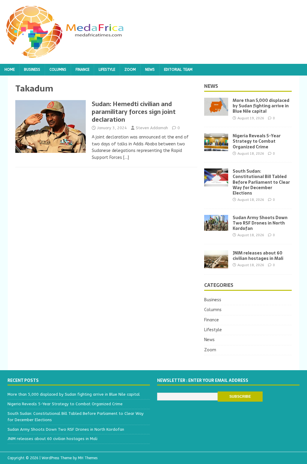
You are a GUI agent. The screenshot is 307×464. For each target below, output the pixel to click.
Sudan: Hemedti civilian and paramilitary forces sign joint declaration (134, 111)
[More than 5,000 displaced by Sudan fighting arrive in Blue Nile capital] (216, 112)
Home (9, 69)
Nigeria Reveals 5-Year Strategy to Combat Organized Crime (257, 141)
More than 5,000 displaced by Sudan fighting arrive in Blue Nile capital (261, 106)
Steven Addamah (152, 128)
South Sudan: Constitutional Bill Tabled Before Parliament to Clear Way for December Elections (261, 182)
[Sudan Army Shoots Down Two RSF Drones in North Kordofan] (216, 227)
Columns (57, 69)
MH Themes (87, 458)
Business (32, 69)
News (150, 69)
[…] (126, 157)
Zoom (130, 69)
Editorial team (178, 69)
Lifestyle (107, 69)
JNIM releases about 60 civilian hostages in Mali (258, 256)
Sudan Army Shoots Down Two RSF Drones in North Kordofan (260, 223)
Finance (82, 69)
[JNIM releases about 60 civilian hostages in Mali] (216, 264)
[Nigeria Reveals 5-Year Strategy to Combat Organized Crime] (216, 147)
